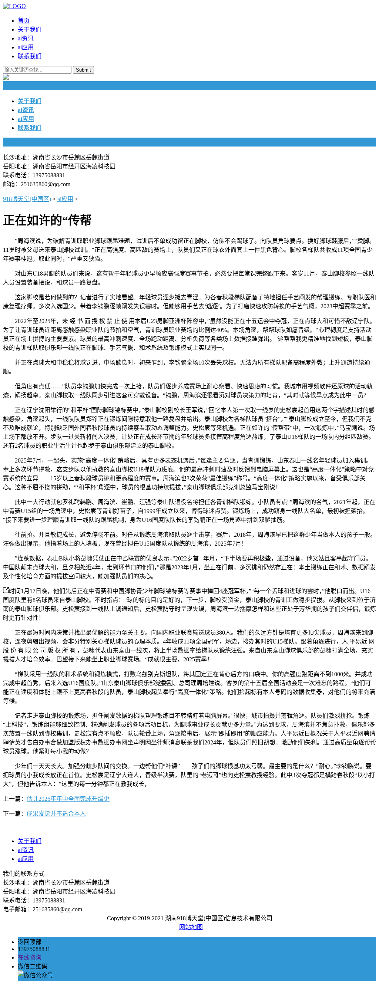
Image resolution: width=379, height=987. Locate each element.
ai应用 (26, 47)
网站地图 (191, 927)
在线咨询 (29, 957)
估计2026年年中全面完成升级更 (68, 799)
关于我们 (29, 29)
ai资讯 (26, 38)
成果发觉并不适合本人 (56, 813)
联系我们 (29, 56)
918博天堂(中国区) (27, 199)
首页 (24, 20)
